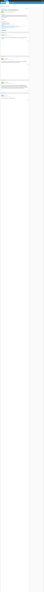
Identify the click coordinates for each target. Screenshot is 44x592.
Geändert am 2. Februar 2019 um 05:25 (8, 83)
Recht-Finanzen (6, 0)
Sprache (42, 0)
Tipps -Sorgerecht (18, 27)
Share (3, 19)
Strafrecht (7, 6)
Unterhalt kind (3, 28)
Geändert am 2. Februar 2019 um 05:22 (8, 59)
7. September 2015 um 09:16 (7, 96)
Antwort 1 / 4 (3, 32)
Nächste (26, 8)
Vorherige (3, 8)
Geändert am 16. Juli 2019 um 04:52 (8, 35)
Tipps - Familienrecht (9, 28)
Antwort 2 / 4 (3, 56)
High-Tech (2, 0)
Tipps (10, 2)
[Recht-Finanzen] (3, 3)
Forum (7, 2)
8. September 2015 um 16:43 (10, 12)
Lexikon (13, 2)
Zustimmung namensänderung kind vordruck (8, 27)
